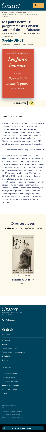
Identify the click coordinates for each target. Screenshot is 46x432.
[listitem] (4, 330)
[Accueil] (11, 5)
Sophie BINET (13, 40)
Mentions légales (9, 405)
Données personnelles (11, 414)
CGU (3, 408)
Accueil (4, 12)
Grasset (11, 12)
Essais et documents (23, 12)
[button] (23, 44)
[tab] (8, 116)
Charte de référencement (12, 411)
